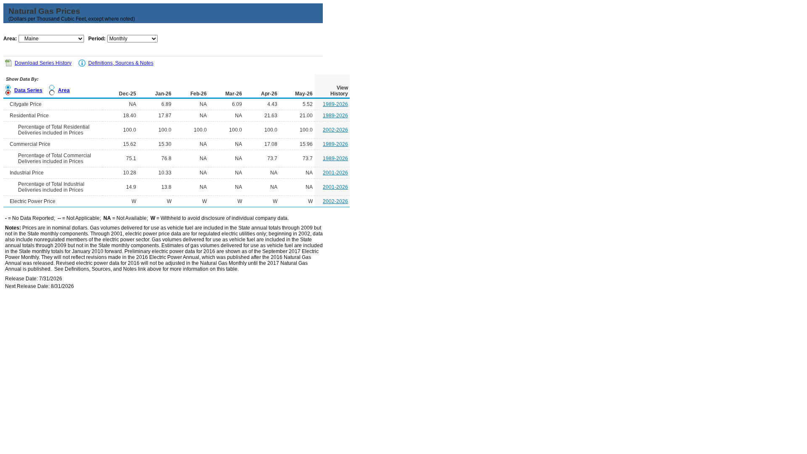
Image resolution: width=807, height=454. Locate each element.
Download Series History (43, 63)
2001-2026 (335, 173)
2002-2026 (335, 130)
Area (64, 90)
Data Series (28, 90)
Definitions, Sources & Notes (120, 63)
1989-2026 (335, 104)
